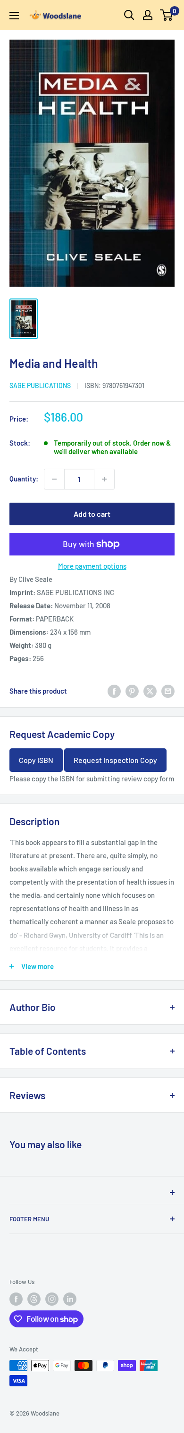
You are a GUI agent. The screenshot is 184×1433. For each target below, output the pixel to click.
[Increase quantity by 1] (104, 479)
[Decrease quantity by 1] (54, 479)
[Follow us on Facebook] (16, 1299)
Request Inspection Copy (115, 759)
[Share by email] (168, 691)
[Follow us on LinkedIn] (69, 1299)
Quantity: (23, 478)
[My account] (147, 15)
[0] (167, 15)
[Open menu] (14, 15)
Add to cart (92, 513)
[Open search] (129, 15)
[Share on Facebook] (114, 691)
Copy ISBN (36, 759)
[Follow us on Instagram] (52, 1299)
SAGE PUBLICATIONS (40, 385)
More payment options (92, 566)
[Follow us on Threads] (34, 1299)
